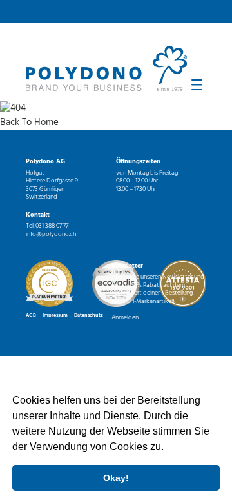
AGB (31, 315)
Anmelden (125, 317)
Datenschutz (88, 315)
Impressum (55, 315)
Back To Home (29, 122)
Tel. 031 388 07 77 (47, 226)
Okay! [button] (116, 478)
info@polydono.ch (51, 234)
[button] (168, 448)
